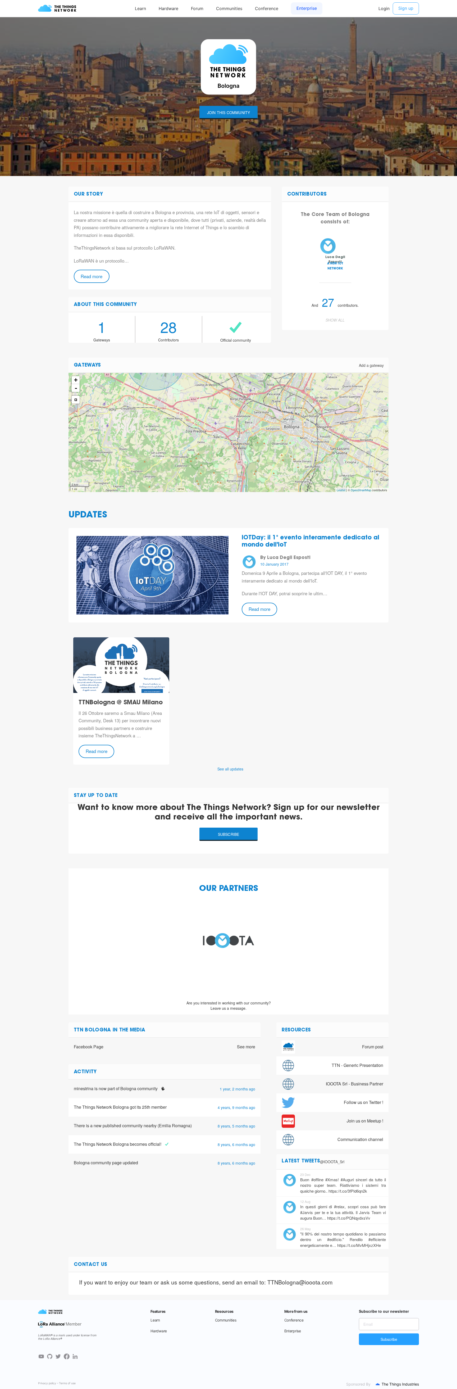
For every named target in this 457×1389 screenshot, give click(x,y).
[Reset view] (76, 400)
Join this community (228, 112)
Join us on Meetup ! (365, 1121)
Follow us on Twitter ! (363, 1102)
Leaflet (341, 490)
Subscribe (228, 834)
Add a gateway (371, 365)
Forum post (372, 1047)
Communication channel (360, 1139)
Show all (335, 320)
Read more (91, 276)
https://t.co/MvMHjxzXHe (359, 1245)
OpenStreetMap (361, 490)
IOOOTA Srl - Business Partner (354, 1084)
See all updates (230, 769)
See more (246, 1047)
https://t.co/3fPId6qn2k (347, 1191)
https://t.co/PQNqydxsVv (348, 1218)
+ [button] (75, 380)
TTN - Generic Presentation (357, 1065)
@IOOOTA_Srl (332, 1161)
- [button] (76, 388)
